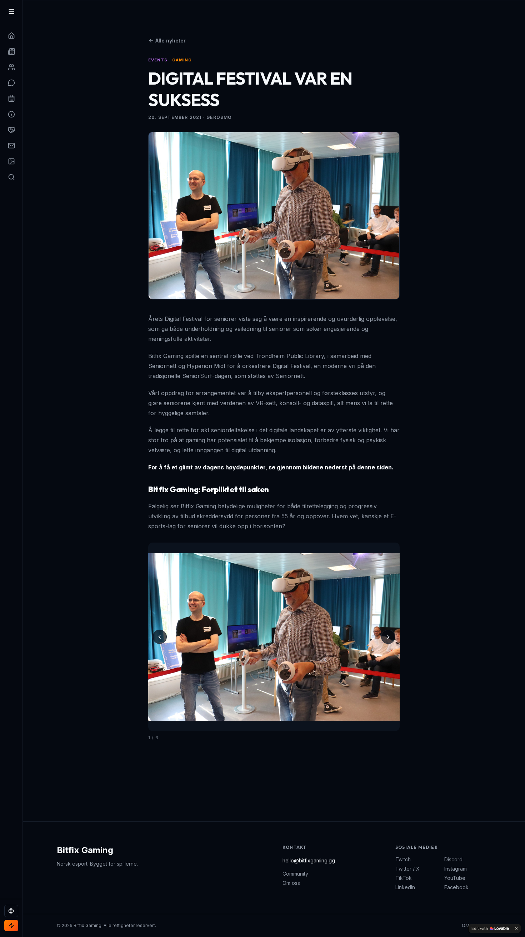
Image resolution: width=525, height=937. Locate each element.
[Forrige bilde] (159, 637)
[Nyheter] (11, 51)
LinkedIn (405, 887)
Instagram (455, 869)
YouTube (454, 878)
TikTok (403, 878)
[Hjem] (11, 36)
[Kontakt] (11, 145)
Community (295, 874)
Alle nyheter (170, 40)
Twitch (403, 859)
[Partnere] (11, 130)
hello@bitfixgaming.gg (308, 860)
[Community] (11, 83)
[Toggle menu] (11, 11)
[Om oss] (11, 114)
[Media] (11, 161)
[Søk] (11, 177)
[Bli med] (11, 925)
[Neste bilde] (388, 637)
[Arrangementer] (11, 98)
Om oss (291, 883)
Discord (453, 859)
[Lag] (11, 67)
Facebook (456, 887)
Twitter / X (407, 869)
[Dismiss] (516, 928)
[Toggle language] (11, 911)
